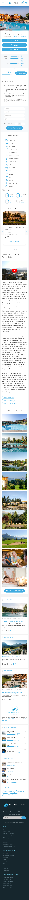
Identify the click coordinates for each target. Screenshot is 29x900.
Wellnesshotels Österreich (8, 881)
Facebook (14, 812)
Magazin (4, 859)
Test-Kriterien (5, 853)
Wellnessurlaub (20, 791)
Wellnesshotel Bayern (8, 397)
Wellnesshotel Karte (7, 831)
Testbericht (22, 73)
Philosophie (5, 868)
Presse (4, 829)
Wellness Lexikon (6, 840)
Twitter (6, 812)
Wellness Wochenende (8, 791)
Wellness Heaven (6, 866)
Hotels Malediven (6, 890)
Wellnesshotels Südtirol (8, 887)
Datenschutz (12, 846)
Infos (6, 28)
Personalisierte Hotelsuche (8, 835)
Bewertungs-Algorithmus (8, 855)
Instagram (22, 812)
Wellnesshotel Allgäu (8, 400)
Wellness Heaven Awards (8, 864)
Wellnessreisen (14, 794)
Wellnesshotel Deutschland (9, 403)
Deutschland (23, 36)
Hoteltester (5, 857)
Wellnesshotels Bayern (8, 879)
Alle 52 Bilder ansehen (16, 591)
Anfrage (16, 45)
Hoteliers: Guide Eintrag (8, 844)
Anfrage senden (16, 128)
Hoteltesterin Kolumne (8, 861)
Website (16, 49)
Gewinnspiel (5, 842)
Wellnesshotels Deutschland (9, 877)
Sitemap (4, 892)
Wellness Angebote (7, 838)
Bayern (15, 36)
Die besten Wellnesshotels (8, 833)
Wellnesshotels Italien (7, 885)
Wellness (5, 794)
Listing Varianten (6, 870)
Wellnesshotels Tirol (7, 883)
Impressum (5, 846)
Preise (16, 41)
